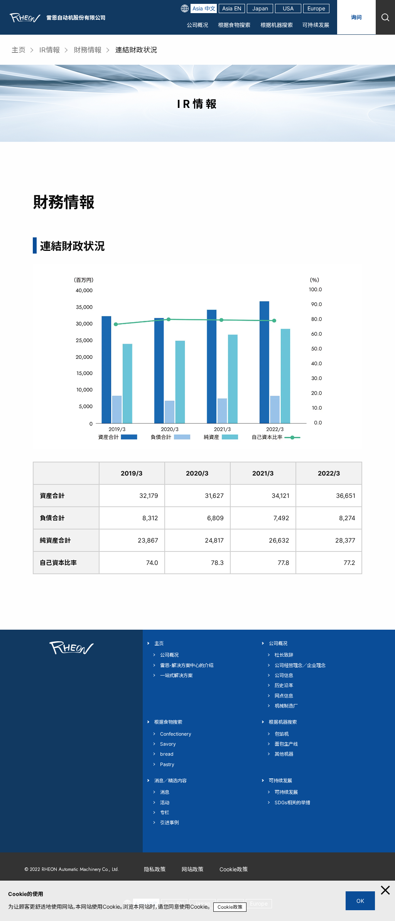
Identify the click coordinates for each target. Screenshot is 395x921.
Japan (260, 8)
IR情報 (49, 50)
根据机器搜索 (276, 25)
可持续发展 (315, 25)
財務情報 (87, 50)
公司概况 (197, 25)
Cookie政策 (230, 907)
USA (288, 8)
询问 (356, 17)
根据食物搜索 (234, 25)
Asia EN (231, 8)
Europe (316, 8)
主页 (18, 50)
